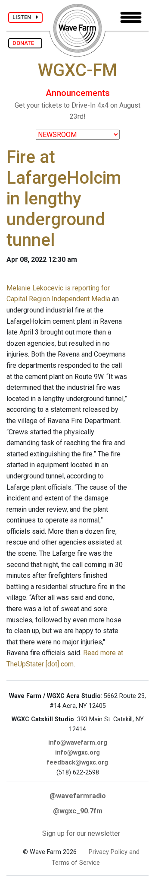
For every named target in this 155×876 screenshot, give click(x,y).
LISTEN (24, 17)
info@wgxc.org (77, 752)
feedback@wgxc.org (77, 762)
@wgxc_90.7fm (77, 811)
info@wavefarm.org (77, 742)
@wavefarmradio (78, 796)
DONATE (25, 43)
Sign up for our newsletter (81, 833)
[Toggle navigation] (131, 17)
